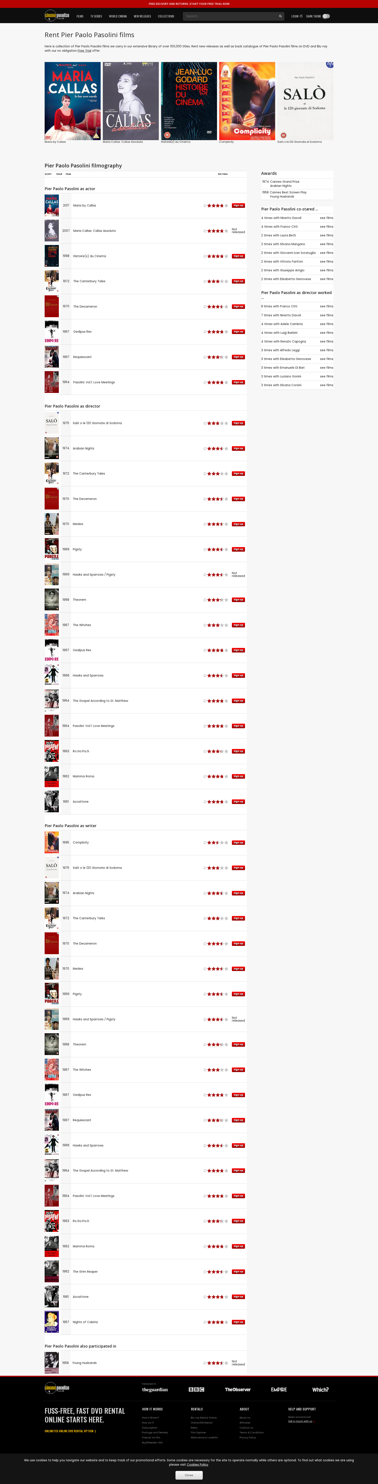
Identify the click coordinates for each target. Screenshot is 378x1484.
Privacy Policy (248, 1437)
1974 (265, 182)
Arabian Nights (83, 448)
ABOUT (244, 1409)
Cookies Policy (197, 1465)
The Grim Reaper (85, 1272)
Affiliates (245, 1422)
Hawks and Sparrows (88, 675)
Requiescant (82, 357)
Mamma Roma (83, 776)
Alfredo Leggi (290, 350)
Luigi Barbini (289, 333)
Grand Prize (290, 182)
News (194, 1427)
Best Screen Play (294, 192)
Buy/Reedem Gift (152, 1442)
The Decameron (85, 307)
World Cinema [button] (118, 16)
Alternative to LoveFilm (204, 1437)
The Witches (82, 625)
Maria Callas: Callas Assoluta (123, 142)
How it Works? (150, 1417)
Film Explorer (198, 1432)
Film (68, 174)
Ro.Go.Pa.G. (81, 751)
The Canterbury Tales (89, 281)
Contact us (246, 1427)
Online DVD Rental (201, 1422)
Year (59, 174)
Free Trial (84, 51)
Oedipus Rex (82, 332)
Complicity (226, 142)
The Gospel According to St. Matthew (100, 701)
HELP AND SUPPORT (302, 1409)
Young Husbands (84, 1363)
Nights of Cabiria (85, 1322)
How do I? (148, 1422)
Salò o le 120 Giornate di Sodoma (299, 142)
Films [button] (80, 16)
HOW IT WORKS (152, 1409)
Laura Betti (288, 235)
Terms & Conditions (252, 1432)
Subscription (149, 1427)
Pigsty (77, 549)
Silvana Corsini (290, 385)
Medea (78, 524)
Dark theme (313, 16)
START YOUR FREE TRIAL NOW (189, 4)
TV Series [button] (96, 16)
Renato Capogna (293, 341)
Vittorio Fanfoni (291, 262)
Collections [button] (166, 16)
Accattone (81, 802)
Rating (223, 174)
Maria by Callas (55, 142)
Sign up (73, 128)
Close (189, 1475)
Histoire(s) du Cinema (175, 142)
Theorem (79, 600)
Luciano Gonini (290, 376)
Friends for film (151, 1437)
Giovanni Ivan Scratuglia (298, 253)
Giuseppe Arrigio (292, 270)
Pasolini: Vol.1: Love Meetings (94, 382)
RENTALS (197, 1409)
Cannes (276, 182)
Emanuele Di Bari (292, 368)
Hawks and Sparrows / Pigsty (94, 575)
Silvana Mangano (292, 244)
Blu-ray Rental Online (204, 1417)
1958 (265, 192)
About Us (245, 1417)
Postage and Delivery (155, 1432)
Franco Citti (289, 227)
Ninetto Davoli (290, 218)
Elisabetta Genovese (295, 279)
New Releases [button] (142, 16)
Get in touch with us (300, 1421)
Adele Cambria (291, 324)
